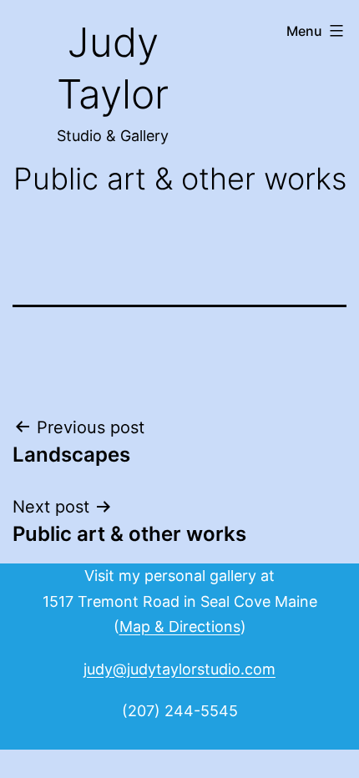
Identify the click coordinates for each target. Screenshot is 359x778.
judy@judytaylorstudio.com (179, 669)
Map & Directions (179, 626)
